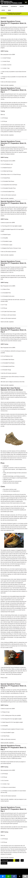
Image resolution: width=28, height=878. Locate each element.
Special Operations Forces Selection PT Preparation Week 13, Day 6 (13, 203)
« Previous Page (4, 861)
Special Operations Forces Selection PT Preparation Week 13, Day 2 (13, 747)
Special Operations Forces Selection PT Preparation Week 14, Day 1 (13, 90)
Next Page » (4, 863)
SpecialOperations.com (11, 2)
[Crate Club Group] (14, 872)
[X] (19, 876)
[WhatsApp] (8, 876)
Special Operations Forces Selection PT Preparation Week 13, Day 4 (13, 330)
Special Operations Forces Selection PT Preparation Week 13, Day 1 (13, 809)
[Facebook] (14, 876)
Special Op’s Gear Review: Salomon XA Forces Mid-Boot (12, 389)
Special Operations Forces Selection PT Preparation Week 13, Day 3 (13, 686)
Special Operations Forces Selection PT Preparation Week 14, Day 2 (13, 23)
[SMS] (3, 876)
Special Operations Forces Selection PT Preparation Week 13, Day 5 (13, 263)
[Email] (25, 876)
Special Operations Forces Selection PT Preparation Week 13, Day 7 (13, 143)
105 (22, 860)
